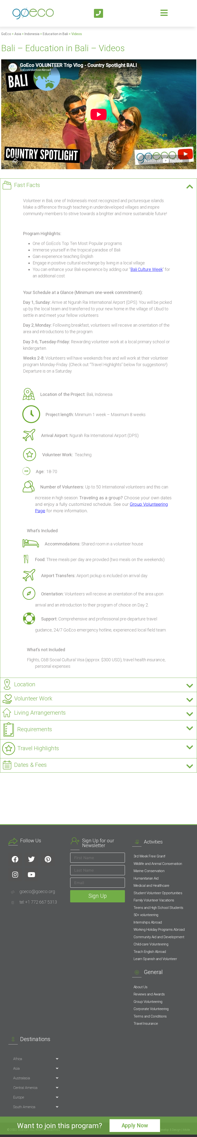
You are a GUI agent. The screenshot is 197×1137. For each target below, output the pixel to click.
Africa (17, 1059)
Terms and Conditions (150, 1016)
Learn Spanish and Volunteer (155, 959)
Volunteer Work (33, 698)
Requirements (34, 729)
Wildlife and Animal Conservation (158, 864)
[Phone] (98, 13)
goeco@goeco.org (37, 891)
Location (24, 684)
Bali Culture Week (146, 269)
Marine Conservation (149, 871)
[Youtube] (31, 874)
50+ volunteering (146, 915)
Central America (25, 1088)
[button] (98, 186)
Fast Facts (27, 185)
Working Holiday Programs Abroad (159, 929)
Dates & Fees (30, 765)
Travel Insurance (146, 1023)
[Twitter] (31, 859)
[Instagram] (15, 874)
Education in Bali (55, 34)
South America (24, 1107)
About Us (141, 987)
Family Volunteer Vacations (154, 900)
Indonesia (32, 34)
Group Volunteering (148, 1002)
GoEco (6, 34)
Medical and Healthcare (151, 885)
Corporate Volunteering (151, 1009)
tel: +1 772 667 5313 (38, 902)
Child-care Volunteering (151, 944)
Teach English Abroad (150, 952)
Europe (18, 1097)
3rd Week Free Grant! (149, 856)
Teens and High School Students (158, 908)
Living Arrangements (40, 712)
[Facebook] (15, 859)
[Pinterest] (48, 859)
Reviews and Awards (149, 994)
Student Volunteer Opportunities (158, 893)
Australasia (21, 1078)
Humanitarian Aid (146, 878)
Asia (17, 34)
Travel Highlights (38, 748)
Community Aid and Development (159, 937)
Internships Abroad (148, 922)
